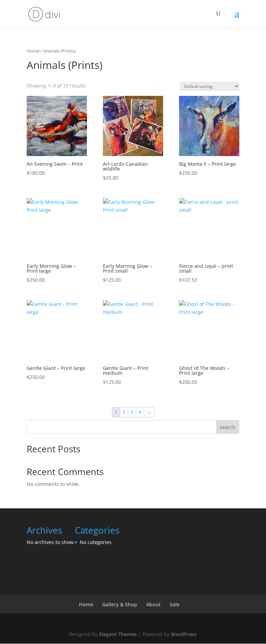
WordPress (184, 634)
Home (33, 51)
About (153, 604)
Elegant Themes (118, 634)
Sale (174, 604)
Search (228, 427)
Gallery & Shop (119, 604)
